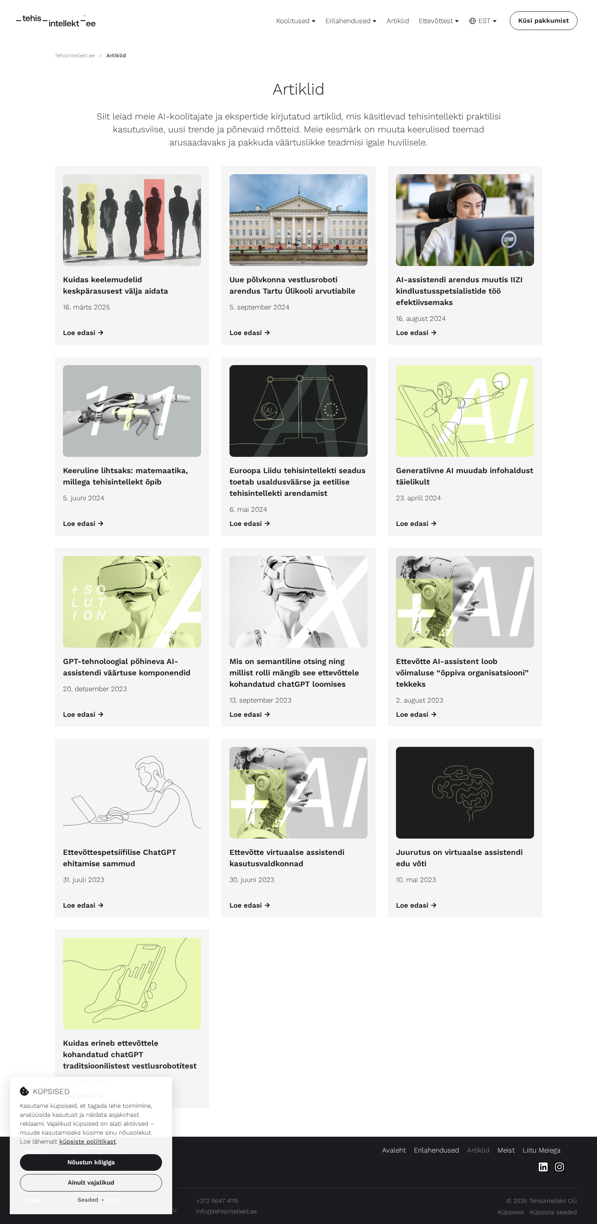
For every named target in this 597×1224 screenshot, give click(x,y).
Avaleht (394, 1150)
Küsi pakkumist (543, 20)
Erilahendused (436, 1150)
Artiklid (398, 21)
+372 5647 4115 (217, 1201)
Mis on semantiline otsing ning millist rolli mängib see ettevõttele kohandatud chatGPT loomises (294, 673)
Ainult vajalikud (91, 1182)
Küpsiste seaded (553, 1212)
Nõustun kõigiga (91, 1162)
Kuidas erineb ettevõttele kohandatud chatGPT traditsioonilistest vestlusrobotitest (130, 1054)
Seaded (88, 1199)
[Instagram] (559, 1167)
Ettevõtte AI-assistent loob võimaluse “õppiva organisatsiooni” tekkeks (462, 673)
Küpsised (510, 1212)
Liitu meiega (541, 1150)
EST (484, 21)
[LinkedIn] (543, 1167)
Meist (506, 1150)
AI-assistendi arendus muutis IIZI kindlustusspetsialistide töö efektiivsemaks (459, 291)
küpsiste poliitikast (87, 1141)
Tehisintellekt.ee (75, 55)
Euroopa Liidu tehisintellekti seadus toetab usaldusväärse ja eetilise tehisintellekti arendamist (297, 482)
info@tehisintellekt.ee (226, 1211)
